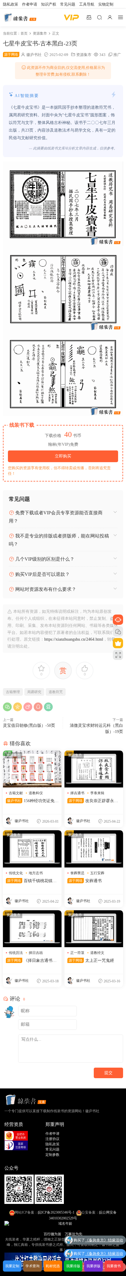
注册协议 (52, 1139)
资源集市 (83, 54)
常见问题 (67, 4)
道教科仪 (36, 793)
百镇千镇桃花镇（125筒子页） (32, 881)
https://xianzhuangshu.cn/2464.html (73, 639)
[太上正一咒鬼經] (93, 928)
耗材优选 (53, 1266)
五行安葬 (97, 873)
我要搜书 (114, 1266)
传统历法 (16, 953)
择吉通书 (77, 793)
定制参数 (52, 1155)
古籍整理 (13, 692)
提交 (108, 1073)
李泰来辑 (97, 793)
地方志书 (36, 873)
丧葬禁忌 (77, 873)
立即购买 (63, 456)
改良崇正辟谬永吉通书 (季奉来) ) (92, 801)
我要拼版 (93, 1266)
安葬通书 (85, 881)
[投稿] (88, 17)
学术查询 (32, 1266)
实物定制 (105, 4)
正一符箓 (77, 953)
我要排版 (73, 1266)
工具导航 (86, 4)
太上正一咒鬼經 (91, 960)
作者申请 (29, 4)
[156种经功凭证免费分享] (32, 769)
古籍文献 (16, 793)
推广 (117, 54)
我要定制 (12, 1266)
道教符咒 (56, 692)
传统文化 (16, 873)
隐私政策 (10, 4)
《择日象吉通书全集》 (31, 961)
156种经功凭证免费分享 (32, 801)
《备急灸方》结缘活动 (104, 1240)
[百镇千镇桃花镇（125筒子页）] (32, 848)
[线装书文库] (20, 17)
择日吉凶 (36, 953)
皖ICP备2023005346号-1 (56, 1212)
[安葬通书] (93, 848)
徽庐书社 (34, 54)
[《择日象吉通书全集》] (32, 928)
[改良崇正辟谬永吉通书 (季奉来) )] (93, 769)
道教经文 (97, 953)
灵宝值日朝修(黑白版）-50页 (29, 725)
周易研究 (34, 692)
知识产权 (48, 4)
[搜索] (99, 17)
